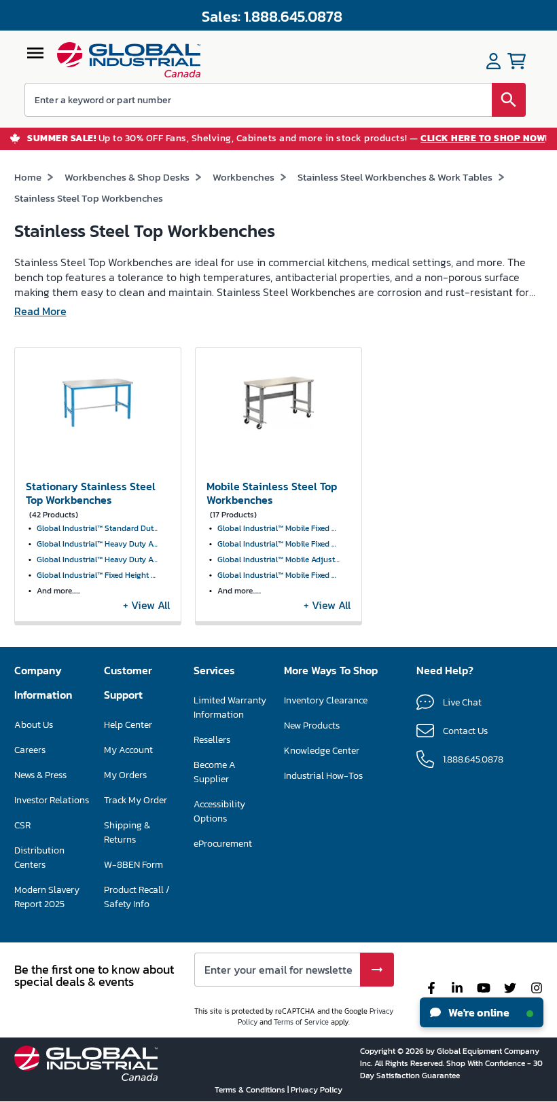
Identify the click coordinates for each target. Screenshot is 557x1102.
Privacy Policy (316, 1090)
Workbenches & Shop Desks (127, 177)
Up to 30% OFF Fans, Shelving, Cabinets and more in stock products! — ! (287, 139)
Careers (30, 750)
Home (27, 177)
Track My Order (135, 800)
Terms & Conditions (251, 1090)
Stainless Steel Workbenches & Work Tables (395, 177)
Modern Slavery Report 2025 (46, 897)
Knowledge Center (321, 750)
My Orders (125, 775)
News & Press (40, 775)
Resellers (212, 740)
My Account (128, 750)
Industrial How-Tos (323, 776)
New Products (312, 725)
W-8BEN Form (133, 865)
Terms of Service (301, 1021)
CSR (22, 825)
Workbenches (243, 177)
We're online (477, 1012)
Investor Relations (51, 800)
